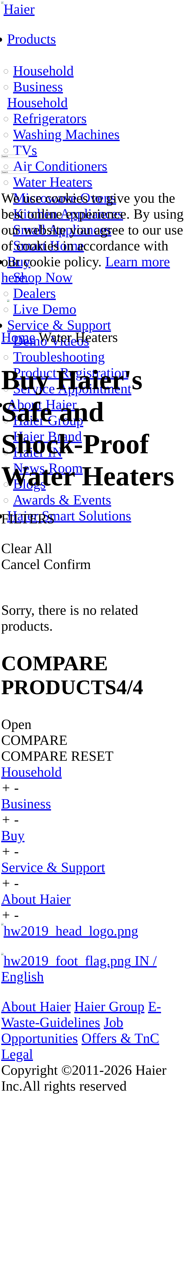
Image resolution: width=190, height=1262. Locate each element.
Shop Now (42, 277)
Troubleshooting (59, 356)
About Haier (36, 899)
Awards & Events (62, 500)
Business (38, 86)
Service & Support (53, 867)
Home (18, 337)
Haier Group (109, 1006)
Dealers (34, 293)
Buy (12, 835)
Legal (17, 1054)
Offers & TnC (120, 1038)
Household (43, 70)
